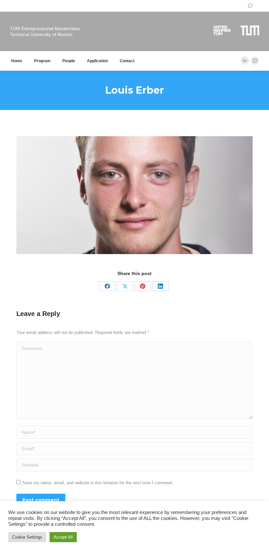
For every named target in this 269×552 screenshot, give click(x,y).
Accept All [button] (63, 537)
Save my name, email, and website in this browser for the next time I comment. (98, 482)
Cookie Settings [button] (27, 537)
